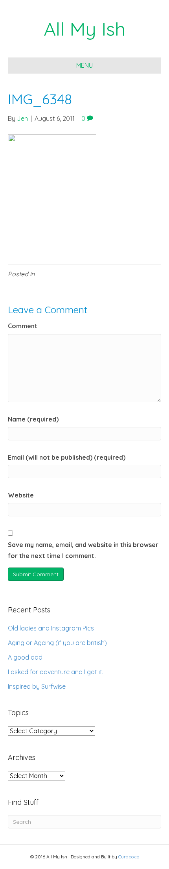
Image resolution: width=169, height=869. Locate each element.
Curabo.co (128, 857)
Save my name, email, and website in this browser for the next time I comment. (83, 550)
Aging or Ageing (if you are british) (57, 643)
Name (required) (33, 419)
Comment (22, 326)
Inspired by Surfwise (37, 686)
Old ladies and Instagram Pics (51, 628)
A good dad (25, 657)
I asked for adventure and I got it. (55, 672)
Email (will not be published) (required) (66, 457)
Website (21, 495)
